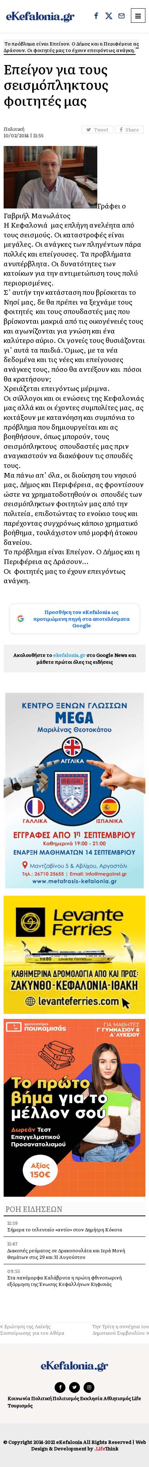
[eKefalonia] (40, 16)
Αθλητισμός (117, 1398)
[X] (108, 16)
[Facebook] (96, 16)
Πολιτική (41, 1398)
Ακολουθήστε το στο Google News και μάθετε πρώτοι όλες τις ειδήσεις (74, 658)
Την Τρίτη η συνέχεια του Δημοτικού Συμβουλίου (120, 1329)
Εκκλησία (91, 1398)
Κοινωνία (19, 1398)
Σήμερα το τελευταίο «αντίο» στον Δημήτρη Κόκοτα (64, 1229)
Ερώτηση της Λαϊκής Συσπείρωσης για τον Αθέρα (32, 1329)
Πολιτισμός (65, 1398)
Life (136, 1398)
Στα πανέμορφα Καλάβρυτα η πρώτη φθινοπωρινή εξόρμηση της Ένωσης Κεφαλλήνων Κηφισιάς (64, 1280)
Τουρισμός (20, 1405)
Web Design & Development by (88, 1445)
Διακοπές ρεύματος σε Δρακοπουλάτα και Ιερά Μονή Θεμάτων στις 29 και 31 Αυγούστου (66, 1253)
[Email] (121, 16)
